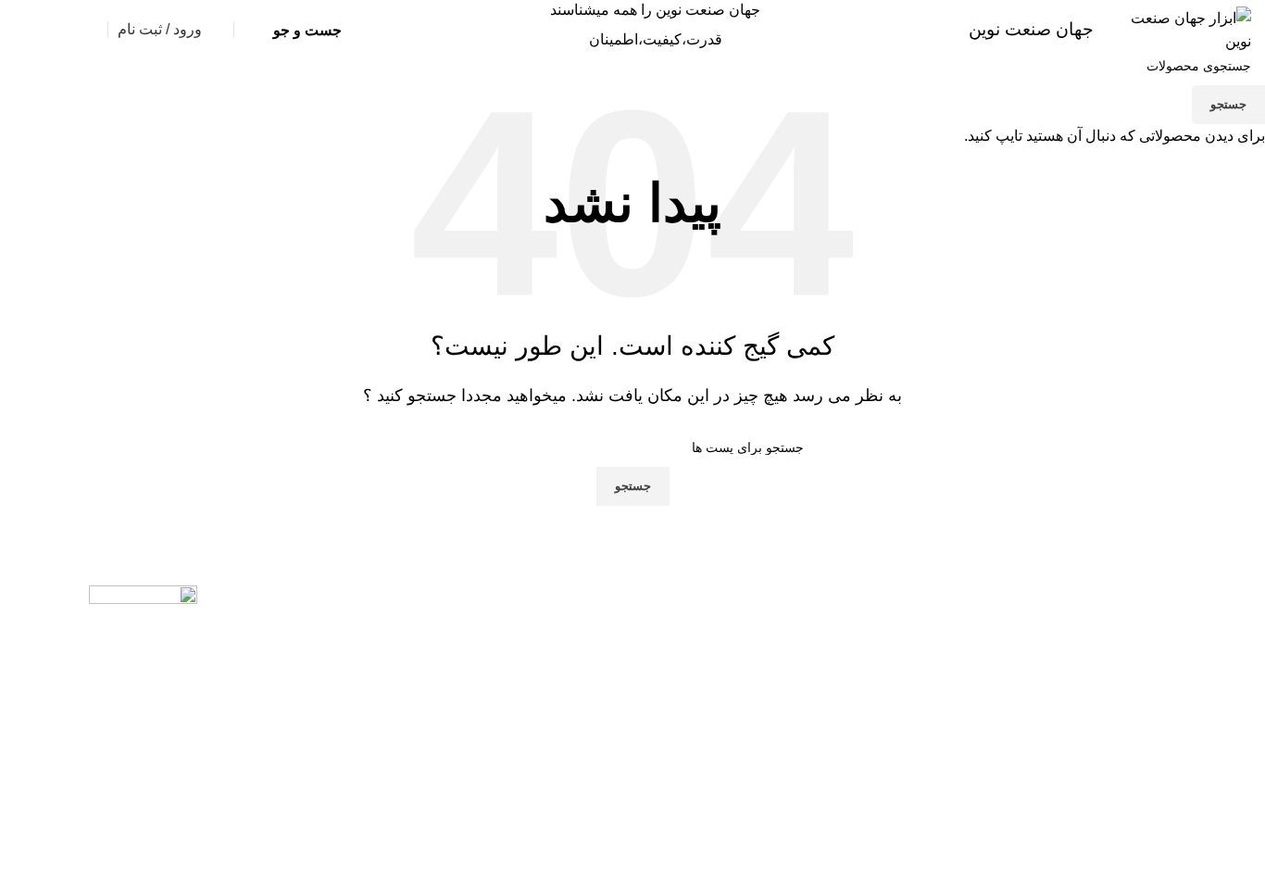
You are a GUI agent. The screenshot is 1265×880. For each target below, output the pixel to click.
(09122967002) (312, 78)
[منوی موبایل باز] (1197, 78)
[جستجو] (249, 29)
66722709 (132, 78)
